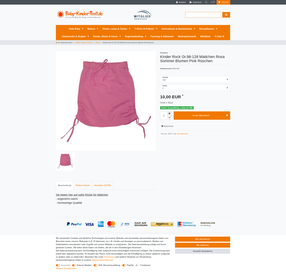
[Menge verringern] (169, 118)
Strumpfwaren (207, 29)
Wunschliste (168, 126)
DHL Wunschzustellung (109, 265)
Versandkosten (182, 134)
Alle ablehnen (202, 245)
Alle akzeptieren (202, 239)
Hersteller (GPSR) (102, 185)
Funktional (145, 265)
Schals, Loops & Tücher (115, 29)
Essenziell (65, 265)
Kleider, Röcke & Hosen (105, 36)
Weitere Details (82, 185)
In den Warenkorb (201, 115)
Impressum (109, 257)
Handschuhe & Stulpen (74, 36)
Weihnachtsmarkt (187, 36)
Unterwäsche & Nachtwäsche (177, 29)
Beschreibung (64, 185)
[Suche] (206, 2)
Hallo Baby (75, 29)
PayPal (130, 265)
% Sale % (219, 36)
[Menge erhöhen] (169, 113)
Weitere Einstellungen (66, 268)
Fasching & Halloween (162, 36)
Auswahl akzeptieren (202, 251)
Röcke (97, 42)
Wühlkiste (205, 36)
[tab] (64, 185)
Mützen (91, 29)
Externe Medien (84, 265)
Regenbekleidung (134, 36)
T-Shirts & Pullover (145, 29)
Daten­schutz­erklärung (102, 260)
